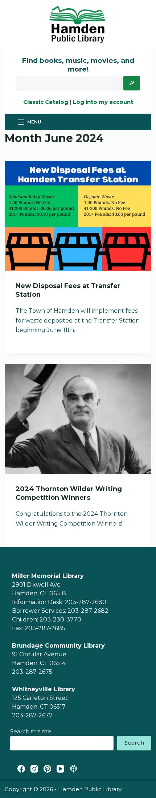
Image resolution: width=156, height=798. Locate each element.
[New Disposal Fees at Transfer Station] (78, 216)
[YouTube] (60, 769)
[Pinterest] (47, 769)
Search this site (30, 731)
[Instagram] (34, 769)
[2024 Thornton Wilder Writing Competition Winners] (78, 419)
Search (134, 742)
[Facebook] (21, 769)
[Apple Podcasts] (73, 769)
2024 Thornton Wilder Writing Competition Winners (69, 493)
